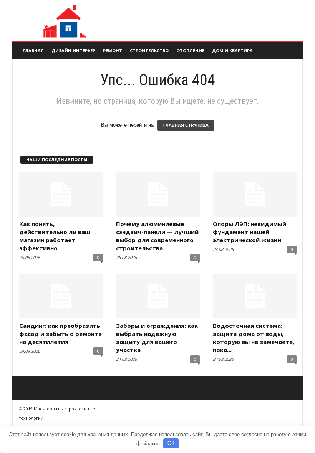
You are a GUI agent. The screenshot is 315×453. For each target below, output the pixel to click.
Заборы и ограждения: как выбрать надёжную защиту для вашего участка (157, 338)
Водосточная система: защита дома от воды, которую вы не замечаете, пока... (253, 338)
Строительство (149, 50)
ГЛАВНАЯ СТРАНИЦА (186, 125)
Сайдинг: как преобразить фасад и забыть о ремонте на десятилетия (60, 334)
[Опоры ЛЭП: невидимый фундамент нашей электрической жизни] (255, 194)
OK (171, 443)
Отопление (190, 50)
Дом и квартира (232, 50)
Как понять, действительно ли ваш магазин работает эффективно (54, 236)
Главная (33, 50)
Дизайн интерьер (73, 50)
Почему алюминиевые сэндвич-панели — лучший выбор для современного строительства (157, 236)
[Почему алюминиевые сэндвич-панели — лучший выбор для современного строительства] (158, 194)
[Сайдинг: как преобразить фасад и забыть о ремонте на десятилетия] (61, 296)
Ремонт (112, 50)
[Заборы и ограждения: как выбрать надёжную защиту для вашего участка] (158, 296)
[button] (291, 50)
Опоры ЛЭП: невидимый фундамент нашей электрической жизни (249, 232)
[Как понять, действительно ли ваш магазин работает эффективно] (61, 194)
